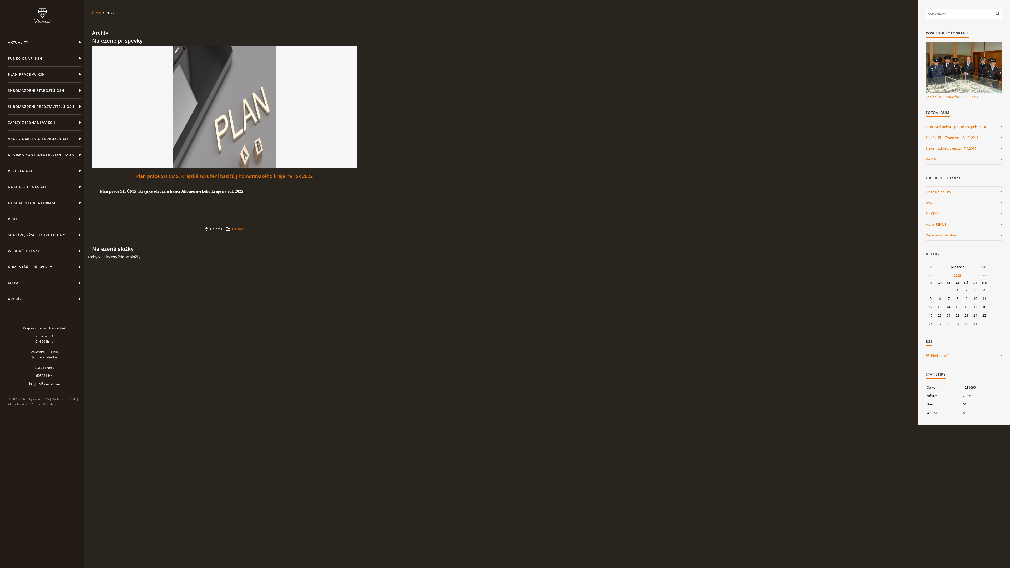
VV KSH (931, 159)
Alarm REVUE (936, 224)
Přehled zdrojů (937, 355)
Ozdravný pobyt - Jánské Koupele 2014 (956, 126)
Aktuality (18, 42)
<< (930, 267)
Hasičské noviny (938, 192)
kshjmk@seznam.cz (44, 383)
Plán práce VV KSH (26, 74)
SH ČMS (932, 213)
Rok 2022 (237, 229)
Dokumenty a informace (33, 202)
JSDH (12, 218)
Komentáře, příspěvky (30, 267)
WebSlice (59, 399)
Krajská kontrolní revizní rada (41, 154)
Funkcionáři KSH (25, 58)
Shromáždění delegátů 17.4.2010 (951, 148)
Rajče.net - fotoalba (941, 235)
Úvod (96, 13)
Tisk (73, 399)
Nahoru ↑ (56, 404)
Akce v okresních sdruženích (38, 138)
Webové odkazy (24, 250)
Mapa (13, 283)
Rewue (931, 202)
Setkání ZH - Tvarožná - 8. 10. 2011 (952, 96)
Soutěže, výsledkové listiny (36, 234)
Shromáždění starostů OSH (36, 90)
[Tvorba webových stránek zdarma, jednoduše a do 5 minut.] (39, 399)
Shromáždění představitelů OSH (41, 106)
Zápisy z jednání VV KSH (31, 122)
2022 (957, 275)
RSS (46, 399)
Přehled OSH (21, 170)
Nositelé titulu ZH (27, 186)
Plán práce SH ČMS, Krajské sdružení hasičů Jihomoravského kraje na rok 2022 (224, 176)
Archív (15, 299)
